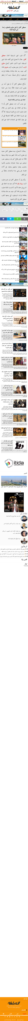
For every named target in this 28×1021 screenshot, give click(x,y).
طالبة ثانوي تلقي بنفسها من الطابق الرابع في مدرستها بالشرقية (10, 142)
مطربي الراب (24, 210)
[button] (20, 491)
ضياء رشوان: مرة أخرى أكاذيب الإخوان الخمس (12, 524)
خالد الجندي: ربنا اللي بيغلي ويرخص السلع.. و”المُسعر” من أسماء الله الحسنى (10, 270)
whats (22, 212)
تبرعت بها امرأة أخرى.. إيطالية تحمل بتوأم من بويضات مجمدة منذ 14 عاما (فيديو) (10, 251)
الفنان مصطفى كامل (8, 208)
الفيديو (25, 473)
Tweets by (26, 565)
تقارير (10, 19)
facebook (4, 210)
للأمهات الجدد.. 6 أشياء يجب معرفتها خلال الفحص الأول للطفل (10, 246)
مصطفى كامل (16, 208)
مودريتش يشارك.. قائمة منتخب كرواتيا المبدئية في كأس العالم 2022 (10, 265)
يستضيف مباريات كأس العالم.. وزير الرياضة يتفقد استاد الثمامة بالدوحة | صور (10, 279)
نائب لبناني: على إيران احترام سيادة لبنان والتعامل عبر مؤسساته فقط (13, 551)
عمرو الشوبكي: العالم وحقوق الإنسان (14, 539)
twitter (26, 212)
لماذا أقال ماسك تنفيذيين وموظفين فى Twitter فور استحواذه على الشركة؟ (10, 256)
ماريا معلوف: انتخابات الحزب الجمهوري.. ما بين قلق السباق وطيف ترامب (11, 532)
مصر (17, 19)
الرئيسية (24, 19)
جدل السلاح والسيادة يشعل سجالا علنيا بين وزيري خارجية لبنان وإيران (12, 556)
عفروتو (6, 67)
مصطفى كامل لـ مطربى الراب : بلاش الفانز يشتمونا (11, 130)
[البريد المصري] (14, 502)
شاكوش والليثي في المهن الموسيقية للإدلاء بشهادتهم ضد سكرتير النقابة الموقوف (10, 261)
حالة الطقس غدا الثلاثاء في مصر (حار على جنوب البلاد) (11, 274)
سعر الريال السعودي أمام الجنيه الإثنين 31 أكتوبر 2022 (10, 136)
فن (25, 21)
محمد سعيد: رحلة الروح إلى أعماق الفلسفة (13, 516)
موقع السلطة (22, 208)
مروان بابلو (20, 183)
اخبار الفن (9, 210)
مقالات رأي (23, 513)
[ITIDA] (14, 463)
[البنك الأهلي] (14, 204)
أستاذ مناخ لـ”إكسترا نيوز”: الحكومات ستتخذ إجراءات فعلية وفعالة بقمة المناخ (10, 242)
